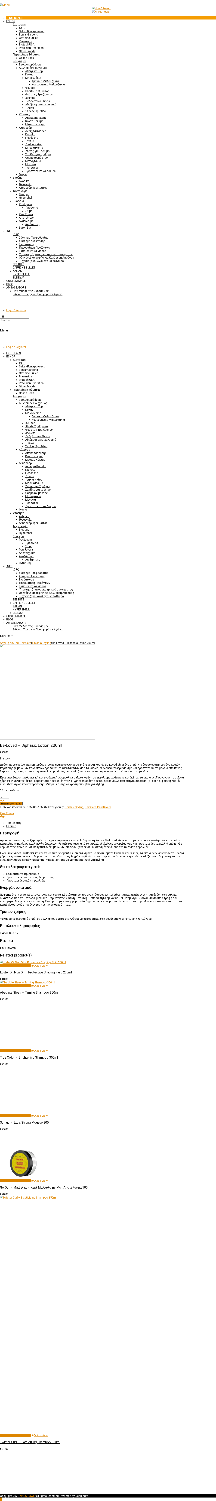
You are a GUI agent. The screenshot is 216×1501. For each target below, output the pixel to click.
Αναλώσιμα (26, 221)
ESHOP (10, 21)
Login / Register (16, 310)
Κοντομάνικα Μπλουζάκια (48, 84)
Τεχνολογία (20, 191)
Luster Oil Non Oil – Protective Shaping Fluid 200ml (36, 972)
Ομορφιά (18, 201)
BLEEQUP (18, 277)
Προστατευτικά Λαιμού (40, 171)
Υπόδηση (18, 177)
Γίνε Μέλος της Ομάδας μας (31, 290)
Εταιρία (11, 826)
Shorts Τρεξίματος (37, 91)
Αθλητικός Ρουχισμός (33, 67)
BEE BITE (18, 264)
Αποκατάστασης (35, 117)
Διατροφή (19, 24)
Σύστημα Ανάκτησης (32, 241)
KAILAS (17, 270)
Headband (31, 137)
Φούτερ (30, 87)
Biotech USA (26, 44)
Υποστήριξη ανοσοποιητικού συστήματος (46, 254)
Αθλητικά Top (34, 71)
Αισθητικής (32, 224)
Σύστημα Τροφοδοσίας (33, 237)
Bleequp (24, 194)
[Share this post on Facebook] (1, 816)
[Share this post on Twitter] (3, 816)
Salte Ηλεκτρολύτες (32, 31)
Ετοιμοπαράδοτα (30, 64)
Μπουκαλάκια (34, 147)
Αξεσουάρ (25, 127)
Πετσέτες (32, 167)
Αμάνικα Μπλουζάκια (45, 81)
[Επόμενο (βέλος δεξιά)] (210, 751)
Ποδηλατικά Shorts (37, 101)
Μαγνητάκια (33, 161)
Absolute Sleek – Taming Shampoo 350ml (29, 992)
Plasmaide (25, 41)
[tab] (95, 822)
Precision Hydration (31, 47)
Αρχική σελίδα (9, 643)
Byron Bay (25, 227)
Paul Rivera (26, 214)
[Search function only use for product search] (1, 300)
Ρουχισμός (20, 61)
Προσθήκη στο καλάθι (11, 804)
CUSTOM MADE (16, 280)
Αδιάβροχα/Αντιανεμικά (40, 104)
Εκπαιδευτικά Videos (32, 251)
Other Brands (27, 51)
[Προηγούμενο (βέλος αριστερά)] (5, 751)
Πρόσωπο (31, 207)
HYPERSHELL (21, 274)
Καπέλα (30, 134)
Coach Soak (26, 57)
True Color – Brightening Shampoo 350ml (29, 1057)
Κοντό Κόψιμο (34, 121)
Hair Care (25, 643)
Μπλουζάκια (33, 77)
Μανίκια (30, 164)
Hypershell (26, 197)
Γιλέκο (29, 107)
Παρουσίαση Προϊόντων (34, 247)
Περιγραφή (13, 822)
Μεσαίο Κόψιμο (35, 124)
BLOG (9, 284)
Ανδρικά (24, 181)
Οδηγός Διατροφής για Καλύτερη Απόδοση (46, 257)
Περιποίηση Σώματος (26, 54)
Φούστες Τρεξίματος (39, 94)
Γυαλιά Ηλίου (33, 144)
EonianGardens (28, 34)
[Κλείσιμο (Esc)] (212, 3)
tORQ (22, 27)
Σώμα (28, 211)
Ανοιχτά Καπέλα (35, 131)
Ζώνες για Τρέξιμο (37, 151)
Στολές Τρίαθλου (36, 111)
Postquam (25, 204)
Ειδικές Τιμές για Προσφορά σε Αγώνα (37, 294)
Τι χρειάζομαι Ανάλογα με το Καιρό (41, 261)
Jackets (30, 97)
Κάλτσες (24, 114)
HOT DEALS (15, 17)
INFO (9, 231)
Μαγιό (23, 174)
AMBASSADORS (16, 287)
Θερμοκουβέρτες (36, 157)
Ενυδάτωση (26, 244)
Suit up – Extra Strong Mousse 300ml (26, 1312)
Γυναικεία (25, 184)
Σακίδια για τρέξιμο (38, 154)
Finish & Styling (41, 643)
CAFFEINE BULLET (24, 267)
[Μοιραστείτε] (205, 3)
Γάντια (29, 141)
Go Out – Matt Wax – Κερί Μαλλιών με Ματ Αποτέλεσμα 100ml (45, 1377)
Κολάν (29, 74)
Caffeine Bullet (28, 37)
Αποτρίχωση (27, 217)
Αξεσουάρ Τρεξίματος (33, 187)
